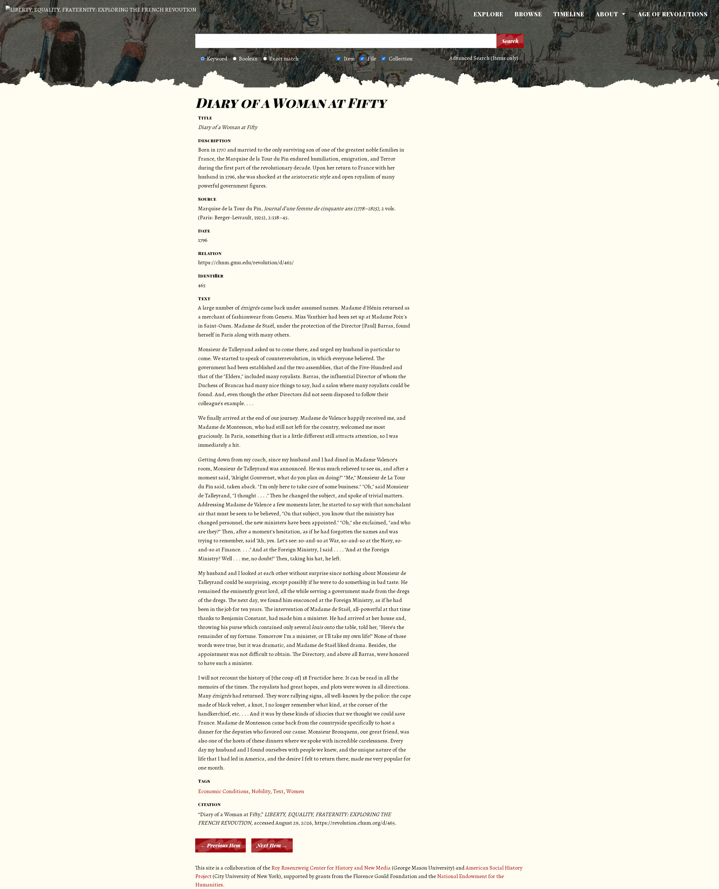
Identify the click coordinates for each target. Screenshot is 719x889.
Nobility (260, 791)
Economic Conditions (223, 791)
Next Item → (272, 845)
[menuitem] (488, 14)
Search (510, 41)
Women (295, 791)
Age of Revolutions (673, 14)
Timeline (568, 14)
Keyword (217, 58)
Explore (488, 14)
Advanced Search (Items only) (483, 58)
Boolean (248, 58)
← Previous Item (220, 845)
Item (349, 58)
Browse (528, 14)
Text (278, 791)
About (607, 14)
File (371, 58)
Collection (401, 58)
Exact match (284, 58)
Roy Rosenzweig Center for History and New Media (331, 868)
